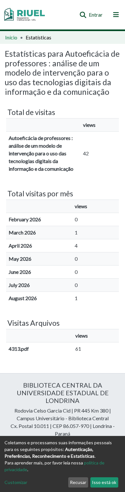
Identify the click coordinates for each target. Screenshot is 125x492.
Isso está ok (104, 482)
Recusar (78, 482)
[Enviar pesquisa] (83, 15)
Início (11, 37)
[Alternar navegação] (116, 14)
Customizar (15, 482)
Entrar (96, 15)
